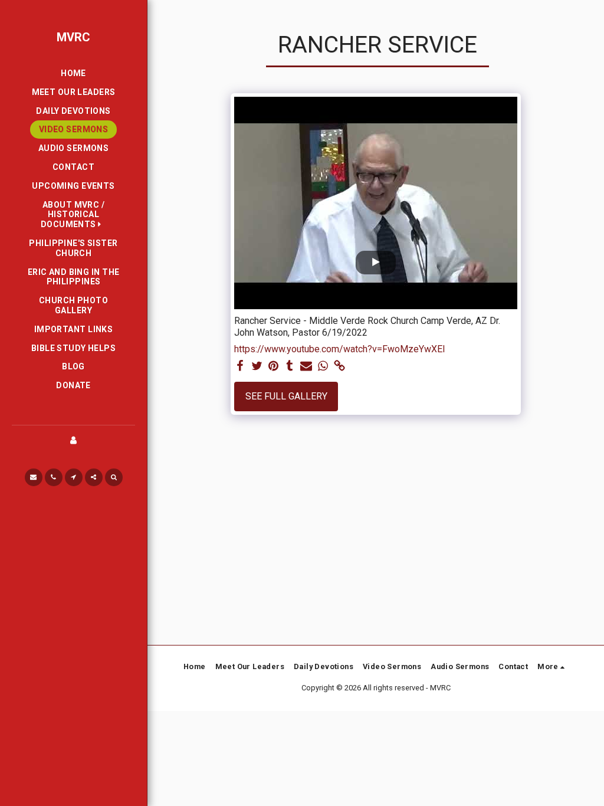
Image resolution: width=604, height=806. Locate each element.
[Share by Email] (306, 366)
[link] (339, 366)
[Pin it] (273, 366)
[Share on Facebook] (240, 366)
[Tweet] (256, 366)
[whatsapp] (323, 366)
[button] (73, 215)
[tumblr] (290, 366)
